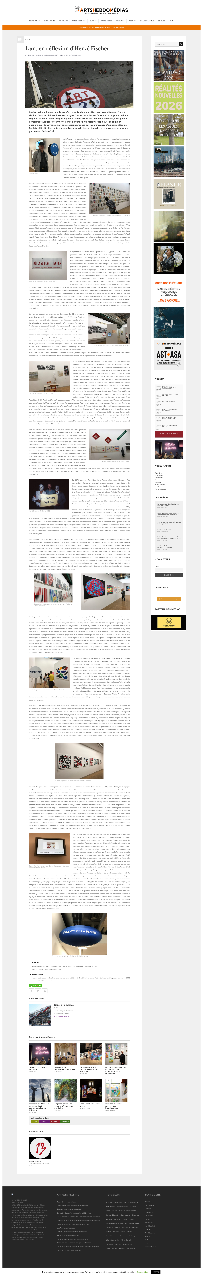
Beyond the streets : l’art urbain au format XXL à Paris (89, 1069)
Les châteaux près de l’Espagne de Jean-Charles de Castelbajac (169, 514)
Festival (117, 1227)
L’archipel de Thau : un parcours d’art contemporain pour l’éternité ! (39, 1107)
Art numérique (110, 1206)
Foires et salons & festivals (130, 1227)
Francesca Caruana (119, 1231)
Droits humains (134, 1223)
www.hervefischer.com (53, 969)
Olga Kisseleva (127, 1244)
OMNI (172, 21)
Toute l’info (34, 21)
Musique (118, 1244)
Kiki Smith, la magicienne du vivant (68, 1235)
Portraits (63, 21)
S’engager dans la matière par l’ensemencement (72, 1239)
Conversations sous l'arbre (127, 1211)
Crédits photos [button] (37, 974)
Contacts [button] (35, 963)
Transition (65, 1121)
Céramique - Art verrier (113, 1219)
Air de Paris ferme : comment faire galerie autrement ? (74, 1243)
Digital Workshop (53, 1265)
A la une (35, 1121)
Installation (120, 1236)
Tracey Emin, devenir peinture (66, 1202)
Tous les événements (168, 434)
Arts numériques (122, 1206)
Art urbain (133, 1206)
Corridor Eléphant (112, 1215)
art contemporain (133, 1202)
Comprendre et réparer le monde (169, 522)
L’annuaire (158, 480)
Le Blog (161, 21)
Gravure (129, 1231)
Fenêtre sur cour (73, 1265)
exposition (109, 1227)
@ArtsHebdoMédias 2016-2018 (19, 1265)
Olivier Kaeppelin (111, 1248)
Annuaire (120, 21)
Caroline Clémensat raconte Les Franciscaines (114, 1106)
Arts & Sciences (79, 21)
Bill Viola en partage (164, 529)
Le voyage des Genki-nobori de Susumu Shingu (168, 504)
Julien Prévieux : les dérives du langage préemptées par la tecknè (169, 537)
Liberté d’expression (112, 1240)
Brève (108, 1211)
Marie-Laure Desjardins (35, 55)
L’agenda (158, 482)
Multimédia (109, 1244)
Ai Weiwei (109, 1202)
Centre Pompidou (84, 966)
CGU (146, 1243)
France (108, 1231)
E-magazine (149, 1212)
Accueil (147, 1202)
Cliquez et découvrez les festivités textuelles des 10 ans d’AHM (101, 27)
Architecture (118, 1202)
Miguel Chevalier (126, 1240)
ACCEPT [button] (156, 1272)
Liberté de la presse (132, 1236)
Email (157, 566)
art (125, 1202)
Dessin (131, 1219)
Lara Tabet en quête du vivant (66, 1228)
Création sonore (124, 1215)
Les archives (159, 478)
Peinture (122, 1248)
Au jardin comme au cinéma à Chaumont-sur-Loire (64, 1106)
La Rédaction (159, 475)
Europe (93, 21)
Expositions (49, 21)
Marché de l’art (150, 1226)
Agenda (132, 21)
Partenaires (106, 21)
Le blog (157, 487)
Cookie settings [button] (142, 1272)
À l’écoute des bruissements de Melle (65, 1068)
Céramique (135, 1215)
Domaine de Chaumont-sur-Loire (116, 1223)
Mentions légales (160, 489)
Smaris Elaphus (147, 21)
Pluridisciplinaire (76, 55)
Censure (114, 1211)
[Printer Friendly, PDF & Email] (35, 985)
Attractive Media (62, 1265)
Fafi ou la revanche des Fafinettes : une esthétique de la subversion (115, 1070)
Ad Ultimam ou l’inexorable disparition (69, 1250)
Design (125, 1219)
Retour (27, 39)
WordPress (43, 1265)
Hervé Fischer (65, 55)
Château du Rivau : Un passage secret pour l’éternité (168, 546)
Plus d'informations (61, 1017)
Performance (131, 1248)
